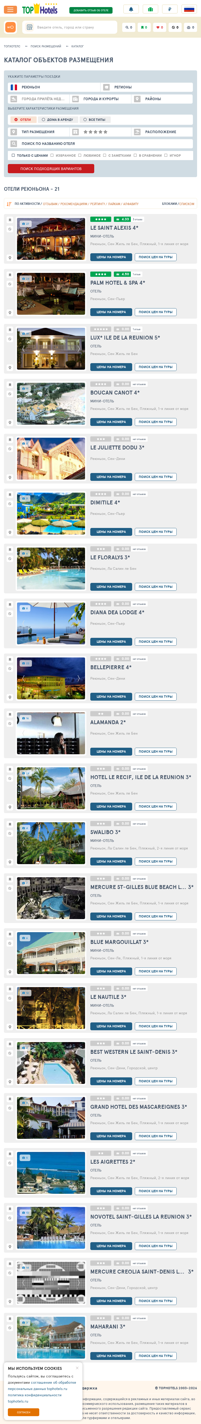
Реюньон (97, 243)
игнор (175, 155)
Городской (136, 1067)
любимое (91, 155)
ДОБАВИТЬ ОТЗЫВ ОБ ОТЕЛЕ (91, 10)
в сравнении (150, 155)
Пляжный (148, 243)
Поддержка (85, 1388)
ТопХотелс (12, 46)
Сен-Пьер (116, 298)
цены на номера (111, 257)
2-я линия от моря (172, 848)
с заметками (119, 155)
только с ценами (32, 155)
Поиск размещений (46, 46)
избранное (66, 155)
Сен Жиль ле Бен (123, 243)
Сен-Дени (116, 458)
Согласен (23, 1412)
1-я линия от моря (173, 243)
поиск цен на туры (156, 257)
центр (153, 1067)
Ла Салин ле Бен (122, 568)
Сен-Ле (114, 957)
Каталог (77, 46)
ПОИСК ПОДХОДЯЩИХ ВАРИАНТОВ (51, 168)
